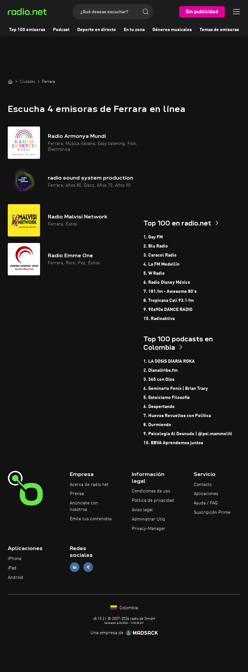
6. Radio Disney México (166, 282)
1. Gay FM (153, 237)
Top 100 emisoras (27, 30)
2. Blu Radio (155, 246)
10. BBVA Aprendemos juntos (173, 443)
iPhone (14, 558)
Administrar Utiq (148, 519)
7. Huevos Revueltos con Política (177, 415)
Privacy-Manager (148, 528)
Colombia (128, 608)
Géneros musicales (172, 30)
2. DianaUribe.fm (160, 370)
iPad (12, 568)
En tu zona (134, 30)
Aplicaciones (206, 493)
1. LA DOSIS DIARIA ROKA (169, 361)
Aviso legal (142, 510)
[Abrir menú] (236, 12)
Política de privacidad (153, 500)
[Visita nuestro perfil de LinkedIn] (74, 567)
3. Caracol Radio (160, 255)
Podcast (61, 30)
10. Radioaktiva (159, 318)
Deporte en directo (96, 30)
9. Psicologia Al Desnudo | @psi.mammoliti (187, 434)
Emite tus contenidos (91, 519)
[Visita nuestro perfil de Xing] (88, 567)
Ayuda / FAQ (206, 503)
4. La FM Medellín (161, 264)
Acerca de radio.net (89, 484)
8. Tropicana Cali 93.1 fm (168, 300)
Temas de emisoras (219, 30)
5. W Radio (154, 273)
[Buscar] (146, 12)
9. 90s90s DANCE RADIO (167, 309)
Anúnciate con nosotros (84, 506)
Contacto (203, 484)
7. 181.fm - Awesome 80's (170, 291)
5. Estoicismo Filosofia (166, 397)
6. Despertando (159, 406)
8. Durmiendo (157, 425)
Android (15, 577)
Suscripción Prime (212, 512)
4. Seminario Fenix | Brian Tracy (175, 388)
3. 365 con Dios (158, 379)
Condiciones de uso (151, 491)
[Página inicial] (10, 81)
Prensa (77, 493)
